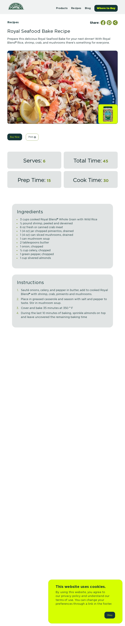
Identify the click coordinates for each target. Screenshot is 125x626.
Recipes (13, 22)
